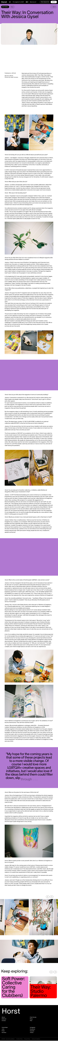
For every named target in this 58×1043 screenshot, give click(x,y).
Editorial (5, 7)
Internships (5, 1027)
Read (12, 7)
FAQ (31, 1020)
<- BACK (53, 7)
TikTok (31, 1032)
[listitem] (17, 917)
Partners (4, 1032)
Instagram (32, 1027)
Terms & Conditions (36, 1039)
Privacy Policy (27, 1039)
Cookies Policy (19, 1039)
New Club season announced (18, 2)
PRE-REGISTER (45, 2)
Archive (4, 1020)
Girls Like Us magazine (45, 92)
